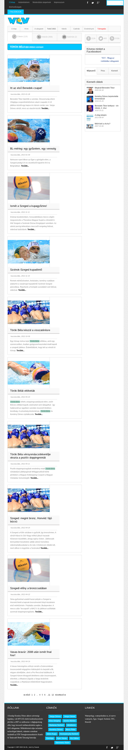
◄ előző (26, 695)
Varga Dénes (55, 716)
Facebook (88, 2)
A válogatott (38, 29)
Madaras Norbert (56, 725)
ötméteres (71, 725)
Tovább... (45, 108)
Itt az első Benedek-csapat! (26, 88)
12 (53, 695)
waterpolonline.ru (101, 716)
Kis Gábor (74, 738)
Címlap (12, 2)
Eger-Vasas (62, 738)
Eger (95, 719)
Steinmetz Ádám (62, 743)
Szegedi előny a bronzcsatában (28, 588)
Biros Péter (70, 729)
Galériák (76, 29)
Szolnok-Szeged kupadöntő (26, 269)
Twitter (92, 2)
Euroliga (50, 738)
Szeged (100, 719)
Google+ (98, 2)
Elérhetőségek (15, 7)
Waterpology (89, 716)
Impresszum (59, 2)
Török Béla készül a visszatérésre (30, 330)
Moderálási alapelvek (42, 2)
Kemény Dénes (56, 729)
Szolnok (107, 719)
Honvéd (88, 722)
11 (49, 695)
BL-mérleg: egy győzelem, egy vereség (33, 148)
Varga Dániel (69, 716)
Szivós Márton (70, 721)
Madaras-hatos (32, 12)
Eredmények (89, 29)
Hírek (26, 29)
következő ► (60, 695)
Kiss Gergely (54, 721)
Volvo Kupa (52, 734)
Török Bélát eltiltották (22, 390)
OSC (113, 719)
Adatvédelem (24, 2)
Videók (64, 29)
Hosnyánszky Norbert (69, 734)
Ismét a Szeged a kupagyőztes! (28, 205)
